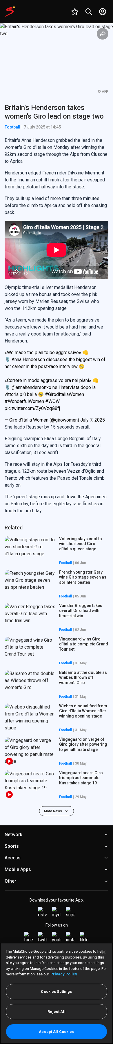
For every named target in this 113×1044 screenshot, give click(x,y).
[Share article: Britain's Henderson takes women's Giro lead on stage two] (102, 34)
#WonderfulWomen (24, 401)
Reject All (56, 1011)
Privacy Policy (63, 974)
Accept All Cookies (56, 1031)
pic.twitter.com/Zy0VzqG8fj (32, 408)
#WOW (52, 401)
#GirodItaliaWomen (64, 394)
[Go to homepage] (10, 11)
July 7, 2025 (92, 420)
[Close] (103, 952)
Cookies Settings (56, 991)
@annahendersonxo (31, 387)
